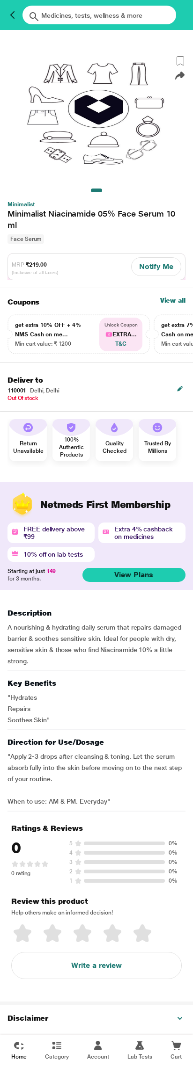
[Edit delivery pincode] (180, 388)
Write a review (96, 965)
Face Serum (25, 239)
